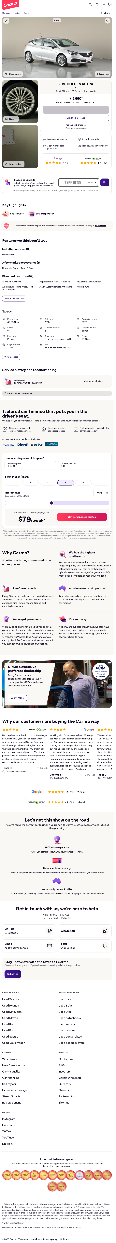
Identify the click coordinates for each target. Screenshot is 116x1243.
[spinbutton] (57, 47)
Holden (17, 13)
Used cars (65, 999)
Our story (65, 1083)
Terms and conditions (29, 1239)
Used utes (65, 1011)
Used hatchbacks (70, 1017)
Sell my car (9, 1083)
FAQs (62, 1065)
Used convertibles (70, 1036)
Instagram (8, 1118)
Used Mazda (10, 1017)
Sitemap (64, 1102)
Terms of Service (87, 190)
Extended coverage (14, 1090)
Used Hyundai (11, 1005)
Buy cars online (11, 1102)
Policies (64, 1239)
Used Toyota (10, 999)
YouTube (8, 1137)
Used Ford (8, 1030)
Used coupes (67, 1030)
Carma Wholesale (70, 1077)
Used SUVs (66, 1005)
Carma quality (11, 1071)
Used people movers (72, 1042)
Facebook (8, 1125)
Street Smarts (11, 1096)
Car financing (10, 1077)
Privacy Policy (68, 190)
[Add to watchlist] (107, 21)
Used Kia (7, 1024)
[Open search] (90, 4)
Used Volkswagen (13, 1042)
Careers (64, 1090)
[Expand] (6, 21)
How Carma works (13, 1065)
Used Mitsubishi (12, 1011)
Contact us (66, 1059)
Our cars (6, 13)
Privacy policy (50, 1239)
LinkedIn (7, 1143)
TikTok (6, 1131)
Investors (65, 1071)
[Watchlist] (97, 4)
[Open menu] (106, 4)
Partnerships (67, 1096)
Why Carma (9, 1059)
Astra (26, 13)
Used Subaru (10, 1036)
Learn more (100, 225)
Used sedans (67, 1024)
